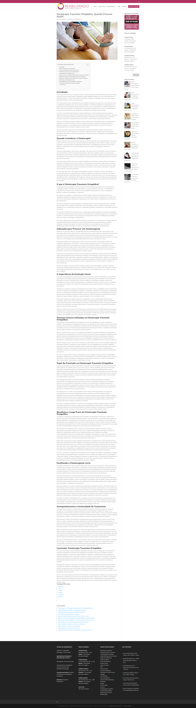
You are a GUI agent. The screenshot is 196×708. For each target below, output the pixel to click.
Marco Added (62, 19)
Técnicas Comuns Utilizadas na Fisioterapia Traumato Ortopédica (74, 75)
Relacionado (62, 84)
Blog (119, 6)
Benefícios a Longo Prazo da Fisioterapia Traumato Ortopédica (73, 78)
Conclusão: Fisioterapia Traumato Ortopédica (69, 83)
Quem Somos (101, 6)
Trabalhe (124, 6)
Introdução (61, 67)
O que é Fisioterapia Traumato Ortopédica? (69, 70)
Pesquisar (136, 75)
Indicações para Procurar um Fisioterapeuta (69, 71)
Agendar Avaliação (134, 6)
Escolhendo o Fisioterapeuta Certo (67, 80)
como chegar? (130, 42)
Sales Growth (127, 706)
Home (95, 6)
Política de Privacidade (115, 706)
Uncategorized (77, 19)
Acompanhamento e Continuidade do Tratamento (70, 81)
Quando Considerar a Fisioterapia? (67, 68)
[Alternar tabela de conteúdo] (87, 64)
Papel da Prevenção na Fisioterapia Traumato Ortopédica (72, 76)
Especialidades (111, 6)
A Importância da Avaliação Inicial (66, 73)
